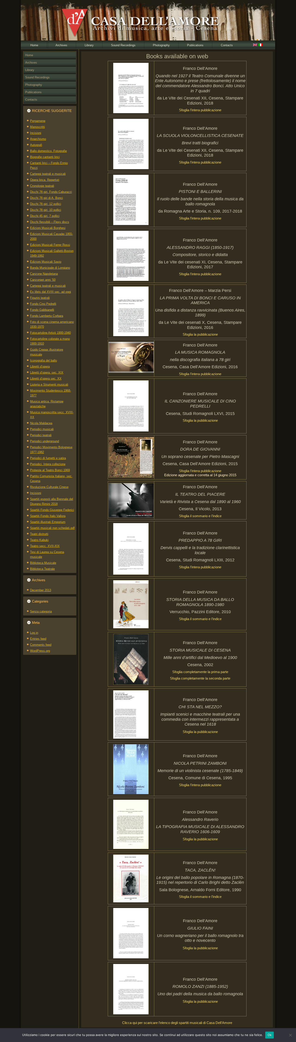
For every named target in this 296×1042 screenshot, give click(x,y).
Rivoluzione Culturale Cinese (49, 487)
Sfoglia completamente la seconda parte (200, 678)
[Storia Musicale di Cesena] (131, 659)
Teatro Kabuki (39, 540)
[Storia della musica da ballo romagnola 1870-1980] (131, 604)
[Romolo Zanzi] (131, 989)
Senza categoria (41, 611)
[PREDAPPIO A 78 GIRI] (131, 549)
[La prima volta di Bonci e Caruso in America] (131, 311)
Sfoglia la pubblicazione (200, 334)
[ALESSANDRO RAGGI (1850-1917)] (131, 256)
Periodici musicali (42, 429)
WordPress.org (40, 650)
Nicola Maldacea (41, 423)
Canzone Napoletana (44, 273)
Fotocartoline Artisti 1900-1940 (50, 332)
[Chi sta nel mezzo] (131, 714)
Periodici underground (44, 441)
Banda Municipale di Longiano (50, 267)
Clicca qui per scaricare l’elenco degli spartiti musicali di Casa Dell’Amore (177, 1023)
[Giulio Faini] (131, 933)
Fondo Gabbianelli (42, 310)
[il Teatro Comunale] (131, 88)
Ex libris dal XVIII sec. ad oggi (50, 292)
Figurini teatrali (40, 298)
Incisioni (35, 133)
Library (89, 45)
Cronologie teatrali (42, 186)
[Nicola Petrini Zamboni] (131, 769)
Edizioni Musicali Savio (45, 261)
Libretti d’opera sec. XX (46, 378)
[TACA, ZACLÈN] (131, 878)
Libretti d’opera (40, 366)
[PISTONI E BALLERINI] (131, 200)
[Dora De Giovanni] (131, 457)
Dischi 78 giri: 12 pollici (45, 204)
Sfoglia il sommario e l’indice (200, 516)
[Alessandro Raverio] (131, 824)
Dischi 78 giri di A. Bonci (46, 198)
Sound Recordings (123, 45)
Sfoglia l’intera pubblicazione (200, 110)
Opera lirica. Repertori (44, 180)
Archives (61, 45)
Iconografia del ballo (43, 360)
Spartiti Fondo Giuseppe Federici (52, 510)
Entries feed (38, 638)
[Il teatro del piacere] (131, 500)
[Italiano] (261, 45)
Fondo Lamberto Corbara (46, 316)
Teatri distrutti (39, 534)
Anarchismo (38, 139)
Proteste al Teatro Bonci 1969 (50, 470)
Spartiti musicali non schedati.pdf (52, 528)
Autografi (36, 145)
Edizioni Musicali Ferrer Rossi (50, 245)
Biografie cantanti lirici (45, 157)
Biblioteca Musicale (43, 563)
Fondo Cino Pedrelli (43, 304)
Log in (34, 632)
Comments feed (40, 644)
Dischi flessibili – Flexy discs (49, 222)
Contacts (227, 45)
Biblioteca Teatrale (42, 569)
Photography (161, 45)
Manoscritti (37, 127)
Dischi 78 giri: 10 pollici (45, 210)
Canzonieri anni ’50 (43, 279)
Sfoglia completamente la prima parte (200, 672)
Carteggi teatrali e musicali (48, 174)
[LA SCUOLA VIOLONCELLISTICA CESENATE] (131, 144)
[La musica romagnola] (131, 357)
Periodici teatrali (41, 435)
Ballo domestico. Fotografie (48, 151)
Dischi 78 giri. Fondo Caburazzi (51, 192)
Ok (270, 1035)
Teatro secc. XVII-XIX (45, 546)
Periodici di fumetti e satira (48, 458)
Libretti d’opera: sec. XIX (46, 372)
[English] (255, 45)
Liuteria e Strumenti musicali (49, 384)
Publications (195, 45)
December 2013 (40, 590)
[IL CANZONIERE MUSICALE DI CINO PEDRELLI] (131, 406)
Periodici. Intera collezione (47, 464)
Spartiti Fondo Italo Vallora (47, 516)
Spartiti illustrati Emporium (47, 522)
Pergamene (37, 121)
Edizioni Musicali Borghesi (47, 228)
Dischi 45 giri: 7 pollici (44, 216)
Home (34, 45)
